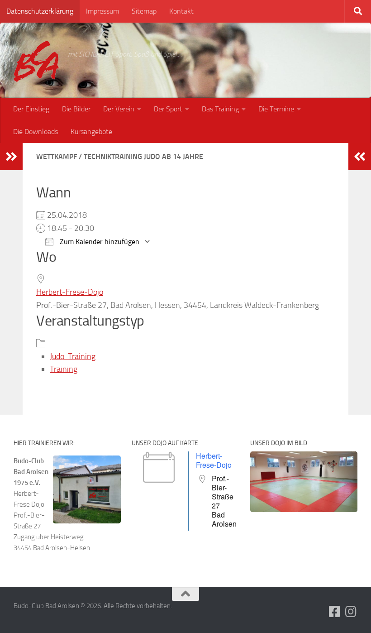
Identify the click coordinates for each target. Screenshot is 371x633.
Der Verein (118, 109)
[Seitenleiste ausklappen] (11, 156)
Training (63, 369)
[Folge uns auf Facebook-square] (334, 611)
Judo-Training (72, 356)
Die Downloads (35, 131)
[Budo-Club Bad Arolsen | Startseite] (36, 61)
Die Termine (276, 109)
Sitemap (144, 11)
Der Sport (168, 109)
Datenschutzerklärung (39, 11)
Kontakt (181, 11)
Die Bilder (76, 109)
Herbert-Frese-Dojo (69, 292)
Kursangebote (91, 131)
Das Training (220, 109)
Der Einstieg (31, 109)
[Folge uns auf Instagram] (351, 611)
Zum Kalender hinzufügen (98, 241)
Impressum (102, 11)
